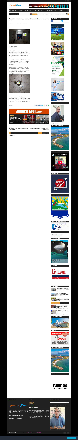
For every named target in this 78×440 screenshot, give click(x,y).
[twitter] (68, 0)
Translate (58, 235)
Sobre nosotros (31, 403)
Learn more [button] (46, 437)
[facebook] (65, 0)
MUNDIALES (31, 10)
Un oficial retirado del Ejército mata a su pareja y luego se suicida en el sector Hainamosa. (39, 14)
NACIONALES (26, 10)
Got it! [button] (71, 437)
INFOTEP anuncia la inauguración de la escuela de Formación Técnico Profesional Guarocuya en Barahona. (62, 294)
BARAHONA (14, 10)
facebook (47, 132)
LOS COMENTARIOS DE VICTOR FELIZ (53, 10)
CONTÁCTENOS (15, 0)
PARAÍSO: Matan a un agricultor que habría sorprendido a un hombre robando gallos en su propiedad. (62, 299)
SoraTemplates (29, 432)
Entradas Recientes (55, 303)
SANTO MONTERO (38, 432)
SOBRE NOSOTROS (11, 0)
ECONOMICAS (42, 10)
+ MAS (61, 10)
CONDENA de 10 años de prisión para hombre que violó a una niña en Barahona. (29, 121)
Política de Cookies (32, 404)
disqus (43, 132)
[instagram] (67, 0)
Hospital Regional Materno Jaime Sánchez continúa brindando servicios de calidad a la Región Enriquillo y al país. (42, 121)
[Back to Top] (68, 433)
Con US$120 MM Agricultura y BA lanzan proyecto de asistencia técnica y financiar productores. (62, 312)
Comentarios (65, 303)
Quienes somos (31, 402)
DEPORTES (37, 10)
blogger (40, 132)
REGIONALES (20, 10)
